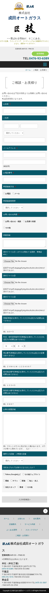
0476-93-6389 (39, 58)
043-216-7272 (7, 577)
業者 (21, 487)
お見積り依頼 (30, 221)
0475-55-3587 (41, 583)
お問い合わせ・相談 (13, 221)
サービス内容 (30, 524)
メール (17, 194)
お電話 (8, 194)
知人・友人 (33, 481)
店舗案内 (12, 524)
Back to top (24, 511)
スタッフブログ (32, 530)
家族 (23, 481)
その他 (8, 228)
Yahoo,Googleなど (13, 474)
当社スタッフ (10, 487)
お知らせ (21, 519)
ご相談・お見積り (22, 535)
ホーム (28, 70)
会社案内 (36, 519)
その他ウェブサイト (32, 474)
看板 (7, 481)
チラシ (15, 481)
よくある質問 (11, 530)
